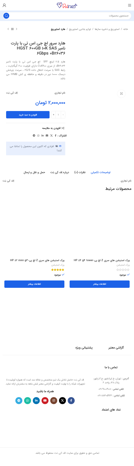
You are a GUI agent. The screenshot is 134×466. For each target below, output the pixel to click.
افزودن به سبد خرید (28, 115)
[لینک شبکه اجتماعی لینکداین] (42, 135)
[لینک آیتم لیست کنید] (111, 389)
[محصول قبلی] (16, 29)
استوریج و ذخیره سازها (107, 29)
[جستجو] (6, 16)
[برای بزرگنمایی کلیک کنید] (121, 94)
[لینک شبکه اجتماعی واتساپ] (38, 135)
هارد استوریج (58, 29)
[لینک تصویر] (45, 368)
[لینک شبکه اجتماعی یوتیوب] (45, 400)
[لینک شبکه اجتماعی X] (51, 135)
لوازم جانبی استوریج (80, 29)
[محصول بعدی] (8, 29)
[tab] (100, 172)
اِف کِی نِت (12, 93)
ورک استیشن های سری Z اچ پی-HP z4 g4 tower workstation (102, 262)
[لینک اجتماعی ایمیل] (47, 135)
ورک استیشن (123, 265)
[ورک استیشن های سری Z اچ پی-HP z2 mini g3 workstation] (34, 227)
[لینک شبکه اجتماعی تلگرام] (34, 135)
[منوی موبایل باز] (129, 5)
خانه (125, 29)
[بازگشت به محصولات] (12, 29)
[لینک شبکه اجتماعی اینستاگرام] (53, 400)
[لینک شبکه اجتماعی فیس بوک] (55, 135)
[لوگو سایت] (67, 5)
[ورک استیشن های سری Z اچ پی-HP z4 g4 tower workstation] (100, 227)
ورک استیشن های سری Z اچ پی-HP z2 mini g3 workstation (37, 262)
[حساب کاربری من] (4, 5)
